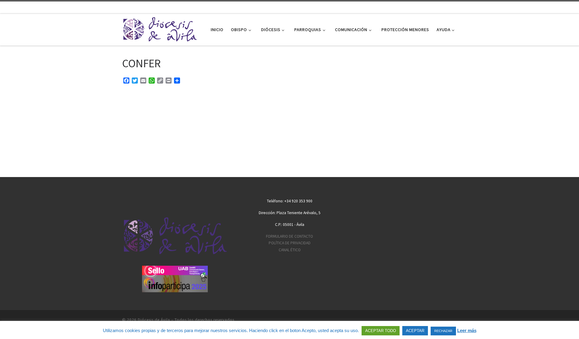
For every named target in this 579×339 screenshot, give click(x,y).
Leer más (466, 330)
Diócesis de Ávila (154, 319)
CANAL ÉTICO (290, 249)
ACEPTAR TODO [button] (380, 330)
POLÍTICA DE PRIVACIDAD (290, 243)
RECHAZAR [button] (443, 331)
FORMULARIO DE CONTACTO (289, 236)
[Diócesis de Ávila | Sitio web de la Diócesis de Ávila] (160, 28)
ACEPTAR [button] (415, 330)
